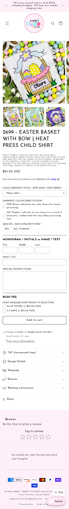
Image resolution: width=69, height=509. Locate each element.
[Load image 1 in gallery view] (13, 117)
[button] (7, 23)
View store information (20, 341)
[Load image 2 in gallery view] (34, 117)
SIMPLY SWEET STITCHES (26, 492)
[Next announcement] (62, 5)
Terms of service (45, 504)
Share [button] (10, 399)
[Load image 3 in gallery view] (55, 117)
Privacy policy (26, 504)
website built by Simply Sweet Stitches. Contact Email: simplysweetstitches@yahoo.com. (36, 495)
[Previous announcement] (6, 5)
